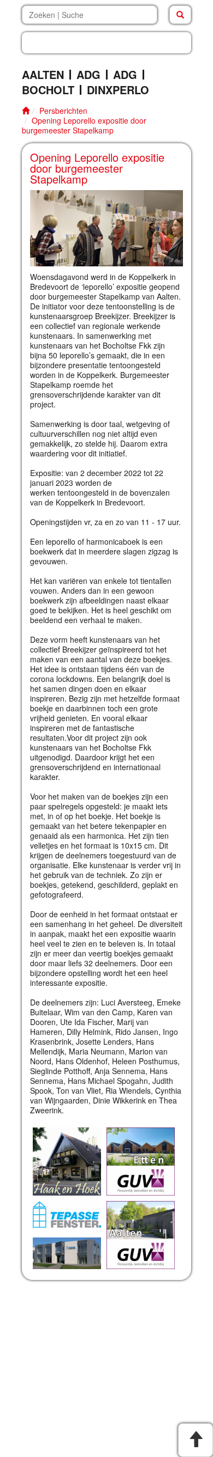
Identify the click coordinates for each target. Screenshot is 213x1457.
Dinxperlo (118, 90)
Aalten (43, 75)
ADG (88, 75)
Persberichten (63, 110)
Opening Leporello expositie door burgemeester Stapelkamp (84, 125)
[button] (106, 42)
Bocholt (48, 90)
